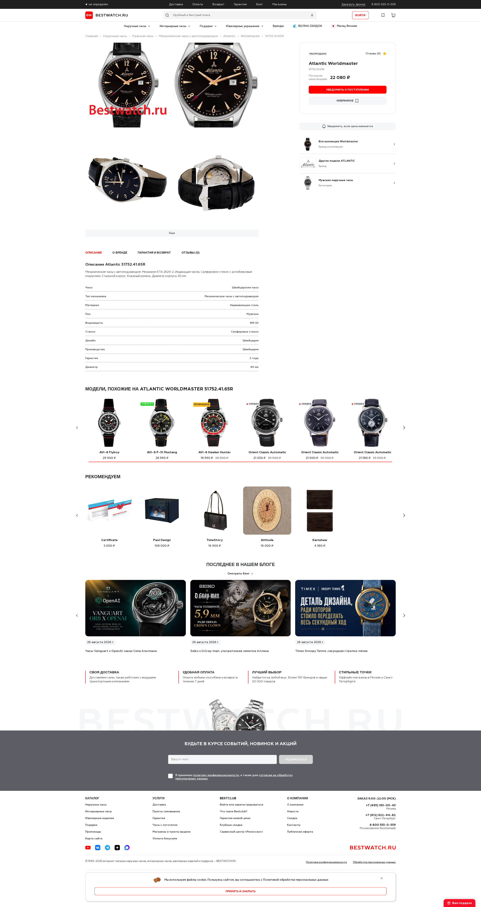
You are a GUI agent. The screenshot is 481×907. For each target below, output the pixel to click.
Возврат (218, 4)
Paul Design (162, 540)
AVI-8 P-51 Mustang (162, 452)
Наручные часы (135, 26)
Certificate (109, 540)
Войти (360, 15)
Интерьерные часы (173, 26)
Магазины (279, 4)
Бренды (278, 26)
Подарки (206, 26)
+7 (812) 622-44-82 (380, 815)
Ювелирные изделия (99, 818)
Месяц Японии (347, 26)
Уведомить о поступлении (347, 90)
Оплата (197, 4)
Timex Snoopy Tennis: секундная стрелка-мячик (331, 651)
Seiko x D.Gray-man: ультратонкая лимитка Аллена (229, 651)
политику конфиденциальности (216, 775)
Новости (293, 811)
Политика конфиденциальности (326, 862)
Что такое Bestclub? (233, 811)
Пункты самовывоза (166, 811)
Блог (259, 4)
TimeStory (214, 540)
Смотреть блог (239, 573)
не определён (98, 4)
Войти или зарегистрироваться (241, 804)
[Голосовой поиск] (312, 15)
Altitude (267, 540)
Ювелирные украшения (242, 26)
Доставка (176, 4)
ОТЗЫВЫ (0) (191, 252)
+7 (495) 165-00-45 (381, 805)
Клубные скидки (231, 825)
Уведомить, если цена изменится (350, 126)
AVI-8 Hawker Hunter (214, 452)
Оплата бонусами (165, 838)
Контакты (293, 825)
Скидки (292, 818)
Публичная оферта (300, 831)
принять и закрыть (241, 891)
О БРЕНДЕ (119, 252)
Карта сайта (93, 838)
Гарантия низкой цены (235, 818)
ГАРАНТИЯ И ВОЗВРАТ (154, 252)
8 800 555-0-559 (383, 4)
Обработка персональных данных (374, 862)
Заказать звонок (353, 4)
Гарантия (240, 4)
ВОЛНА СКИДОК (310, 26)
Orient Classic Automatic (267, 452)
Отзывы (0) (373, 53)
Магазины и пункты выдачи (172, 831)
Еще (172, 233)
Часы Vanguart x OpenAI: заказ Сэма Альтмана (121, 651)
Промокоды (93, 831)
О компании (295, 804)
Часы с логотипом (165, 825)
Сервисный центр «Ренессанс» (241, 831)
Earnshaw (319, 540)
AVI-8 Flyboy (109, 452)
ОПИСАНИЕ (93, 252)
